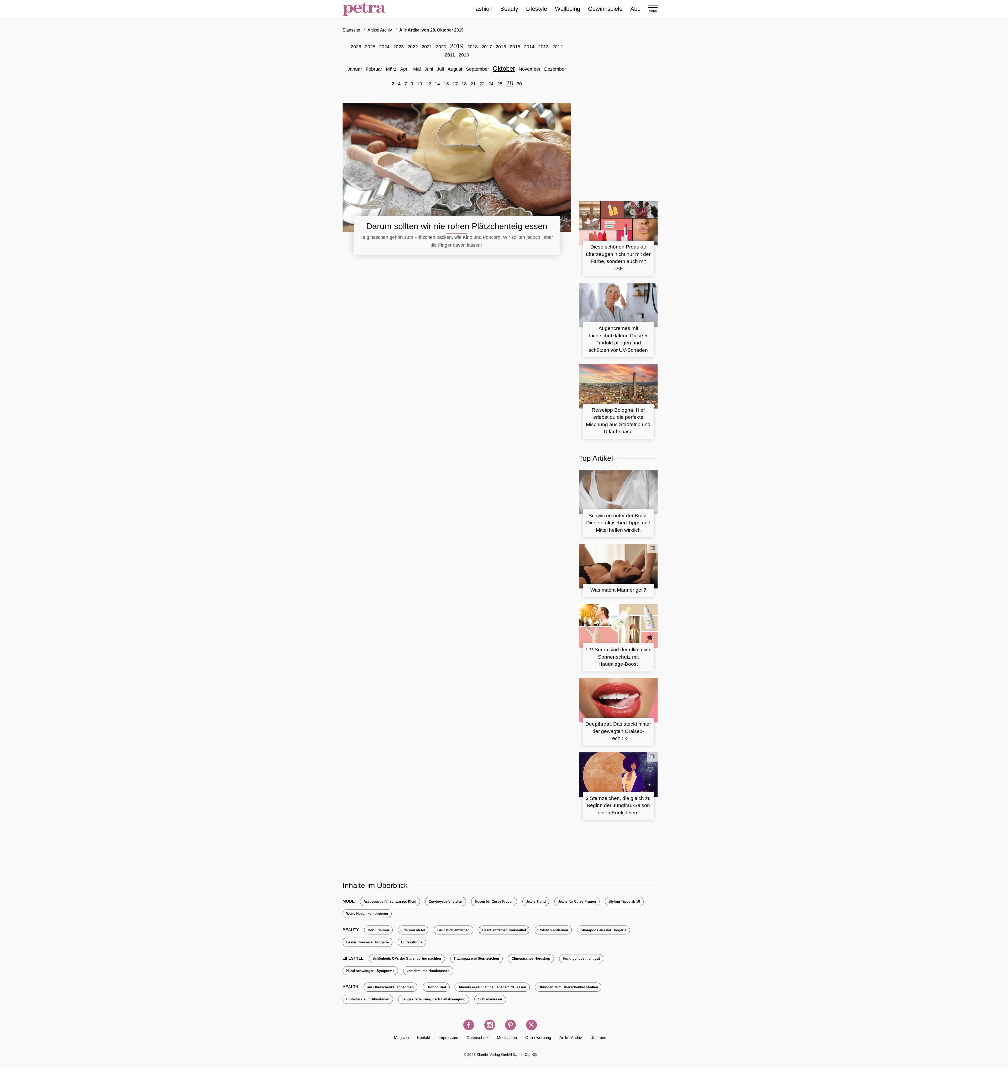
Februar (374, 69)
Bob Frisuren (378, 930)
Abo (635, 9)
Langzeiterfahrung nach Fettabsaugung (433, 999)
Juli (440, 69)
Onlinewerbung (538, 1037)
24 (491, 83)
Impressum (448, 1037)
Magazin (401, 1037)
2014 (529, 46)
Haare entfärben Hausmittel (504, 930)
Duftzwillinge (411, 942)
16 (446, 83)
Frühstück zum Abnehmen (367, 999)
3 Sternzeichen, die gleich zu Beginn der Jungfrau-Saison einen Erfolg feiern (618, 805)
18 (464, 83)
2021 (427, 46)
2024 (384, 46)
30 (519, 83)
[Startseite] (364, 9)
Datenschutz (478, 1037)
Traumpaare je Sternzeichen (476, 958)
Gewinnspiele (605, 9)
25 (499, 83)
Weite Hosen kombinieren (367, 914)
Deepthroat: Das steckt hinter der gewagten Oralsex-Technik (618, 731)
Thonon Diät (436, 987)
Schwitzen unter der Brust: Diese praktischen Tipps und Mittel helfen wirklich (618, 523)
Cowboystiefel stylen (445, 901)
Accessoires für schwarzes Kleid (390, 901)
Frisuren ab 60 (413, 930)
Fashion (482, 9)
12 (428, 83)
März (391, 69)
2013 (543, 46)
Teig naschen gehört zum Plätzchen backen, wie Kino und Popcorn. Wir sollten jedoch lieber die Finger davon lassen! (456, 241)
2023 (398, 46)
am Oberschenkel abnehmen (390, 987)
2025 (370, 46)
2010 (464, 55)
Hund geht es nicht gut (581, 958)
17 (455, 83)
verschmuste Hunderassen (428, 971)
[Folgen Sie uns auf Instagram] (489, 1025)
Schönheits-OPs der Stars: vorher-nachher (406, 958)
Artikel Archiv (570, 1037)
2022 (412, 46)
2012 (557, 46)
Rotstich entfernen (553, 930)
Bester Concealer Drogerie (367, 942)
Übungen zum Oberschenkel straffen (568, 987)
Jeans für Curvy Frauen (577, 901)
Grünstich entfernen (453, 930)
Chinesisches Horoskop (531, 958)
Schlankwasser (490, 999)
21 (473, 83)
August (455, 69)
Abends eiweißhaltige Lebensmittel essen (492, 987)
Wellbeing (567, 9)
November (529, 69)
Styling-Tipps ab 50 (624, 901)
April (405, 69)
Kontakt (423, 1037)
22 (482, 83)
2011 (450, 55)
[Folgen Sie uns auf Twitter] (531, 1025)
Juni (428, 69)
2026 (356, 46)
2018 (472, 46)
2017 (486, 46)
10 (419, 83)
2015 (515, 46)
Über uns (598, 1037)
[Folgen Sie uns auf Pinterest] (510, 1025)
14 (437, 83)
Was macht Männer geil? (618, 590)
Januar (355, 69)
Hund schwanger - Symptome (370, 971)
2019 (457, 46)
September (477, 69)
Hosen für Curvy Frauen (494, 901)
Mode (349, 901)
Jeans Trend (536, 901)
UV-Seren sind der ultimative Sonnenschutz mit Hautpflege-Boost (618, 657)
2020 (441, 46)
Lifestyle (536, 9)
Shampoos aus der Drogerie (603, 930)
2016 (501, 46)
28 (509, 83)
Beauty (509, 9)
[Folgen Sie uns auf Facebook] (468, 1025)
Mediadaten (507, 1037)
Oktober (504, 68)
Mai (417, 69)
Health (350, 987)
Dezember (555, 69)
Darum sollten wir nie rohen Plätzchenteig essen (456, 226)
